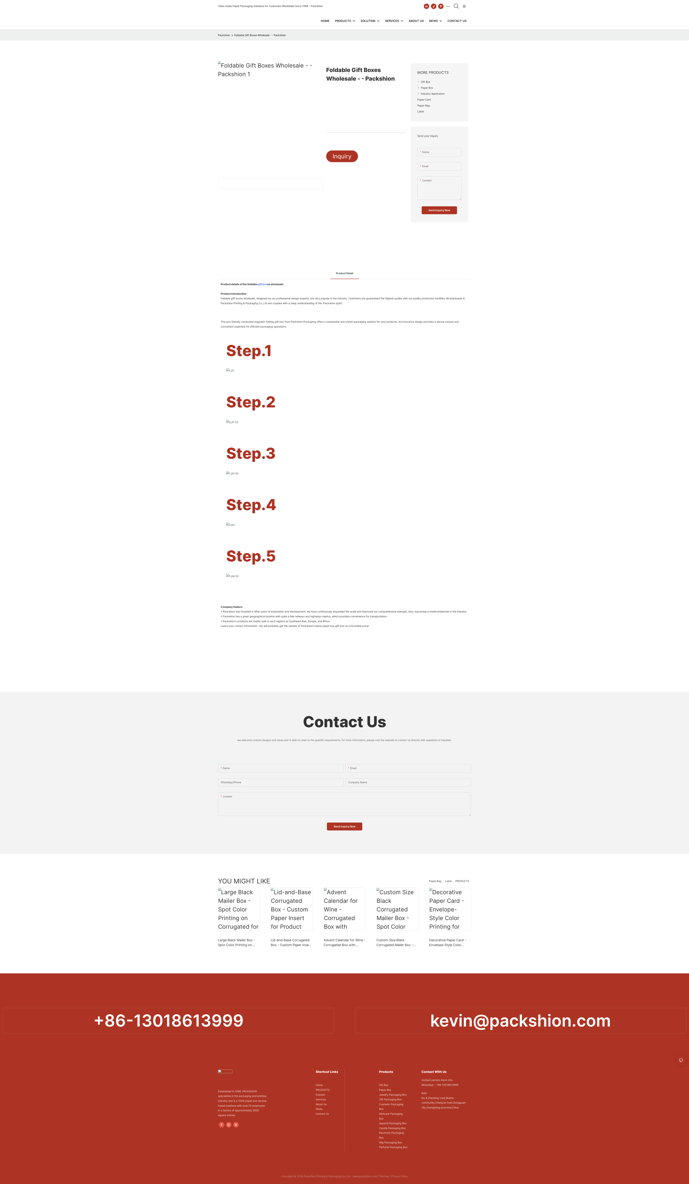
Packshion (224, 35)
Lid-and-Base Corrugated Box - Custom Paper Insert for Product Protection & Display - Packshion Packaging (291, 942)
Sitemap (384, 1176)
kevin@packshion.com (520, 1020)
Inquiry (342, 156)
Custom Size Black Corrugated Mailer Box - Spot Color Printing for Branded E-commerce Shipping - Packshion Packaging (394, 942)
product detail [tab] (344, 273)
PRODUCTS (462, 881)
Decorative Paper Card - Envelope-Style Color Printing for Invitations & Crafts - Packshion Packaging (447, 942)
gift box (262, 284)
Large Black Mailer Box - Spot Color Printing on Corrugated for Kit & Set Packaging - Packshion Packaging (236, 942)
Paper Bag (435, 881)
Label (448, 881)
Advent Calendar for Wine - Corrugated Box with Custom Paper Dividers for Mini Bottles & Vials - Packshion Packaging (344, 942)
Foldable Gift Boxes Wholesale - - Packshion (260, 35)
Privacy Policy (399, 1176)
